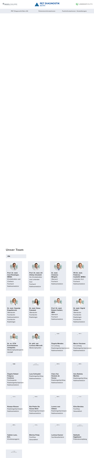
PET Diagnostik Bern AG (19, 11)
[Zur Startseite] (47, 4)
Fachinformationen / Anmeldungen (74, 11)
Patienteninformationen (47, 11)
